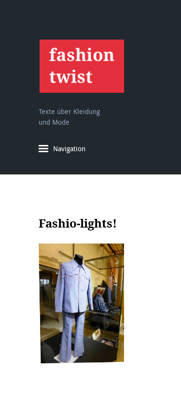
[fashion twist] (82, 66)
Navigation (69, 148)
